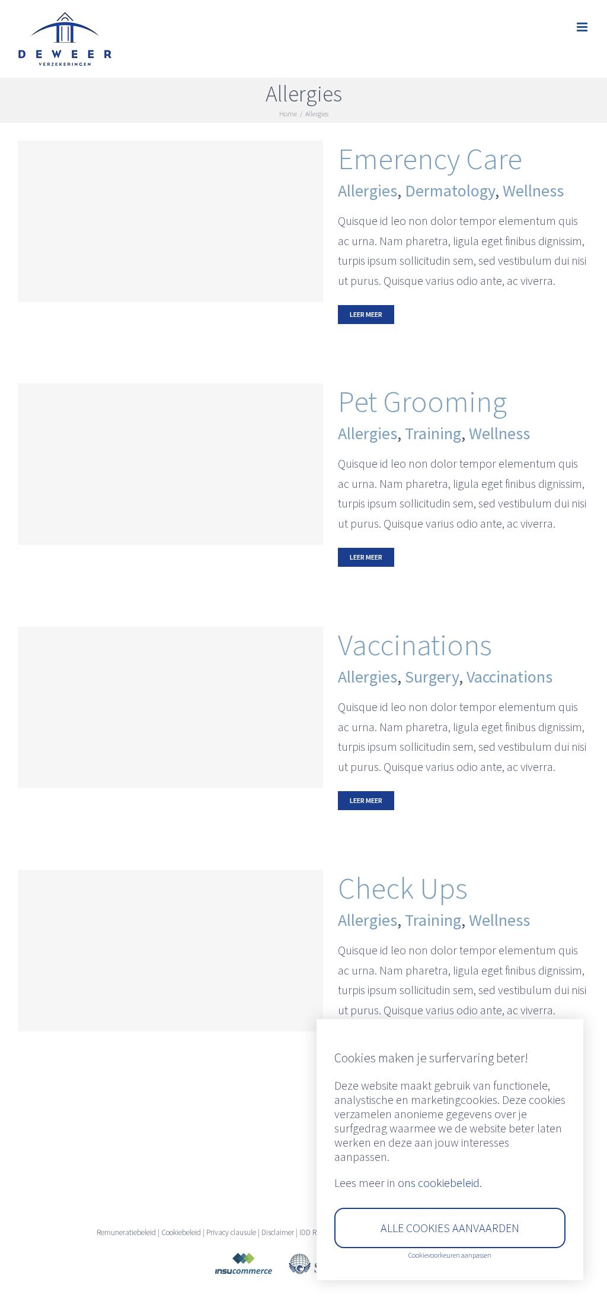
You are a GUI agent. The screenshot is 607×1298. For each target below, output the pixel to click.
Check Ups (403, 888)
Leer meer (366, 314)
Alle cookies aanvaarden (450, 1227)
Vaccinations (415, 645)
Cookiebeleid (181, 1232)
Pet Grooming (422, 401)
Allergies (367, 190)
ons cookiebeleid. (440, 1182)
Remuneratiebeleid (126, 1232)
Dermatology (450, 190)
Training (433, 433)
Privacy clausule (231, 1232)
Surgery (432, 676)
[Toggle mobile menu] (583, 27)
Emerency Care (430, 158)
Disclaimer (277, 1232)
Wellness (533, 190)
